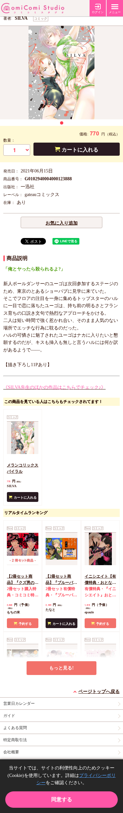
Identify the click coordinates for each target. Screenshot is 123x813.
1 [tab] (61, 123)
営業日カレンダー (19, 703)
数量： (9, 140)
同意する (61, 799)
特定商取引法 (15, 740)
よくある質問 (15, 727)
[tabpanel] (61, 72)
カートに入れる (80, 149)
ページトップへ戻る (99, 691)
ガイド (9, 715)
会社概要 (11, 752)
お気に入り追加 (62, 223)
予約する (25, 623)
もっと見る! (61, 667)
